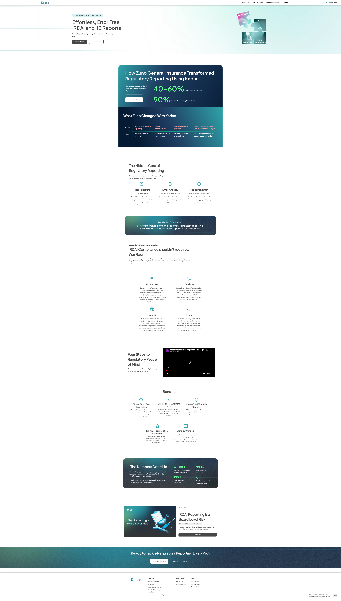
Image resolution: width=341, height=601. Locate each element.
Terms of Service (196, 584)
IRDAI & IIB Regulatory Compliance (155, 591)
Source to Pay (152, 584)
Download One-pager (179, 561)
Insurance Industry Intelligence (157, 595)
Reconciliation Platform (155, 587)
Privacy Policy (195, 581)
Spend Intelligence (153, 581)
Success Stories (181, 584)
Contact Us (179, 581)
